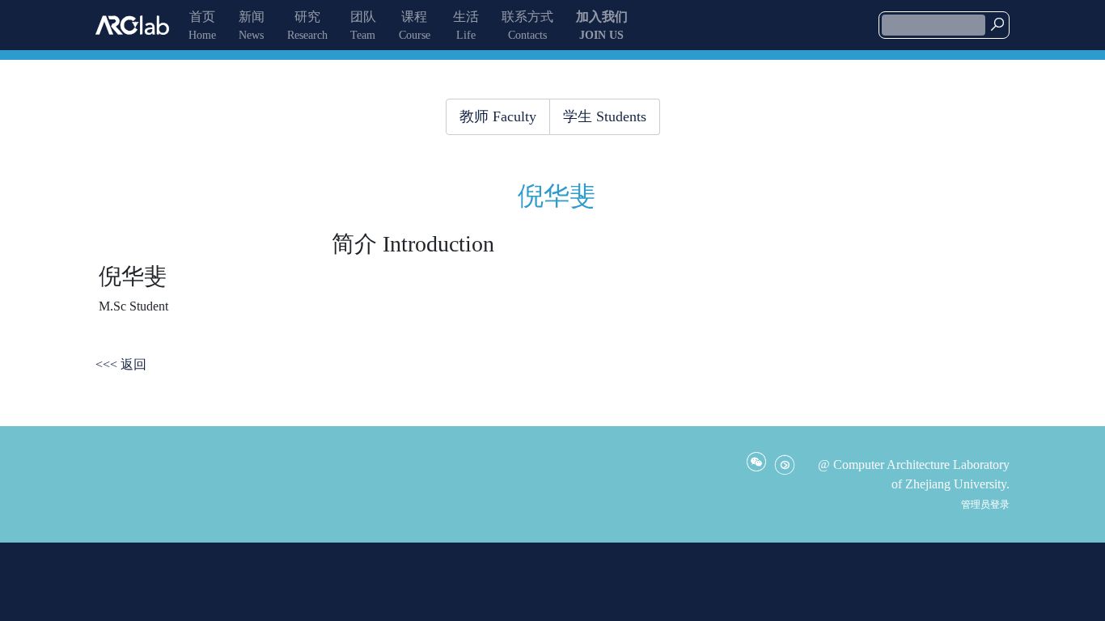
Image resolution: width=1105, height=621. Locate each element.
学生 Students (604, 116)
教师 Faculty (497, 116)
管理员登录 (985, 504)
